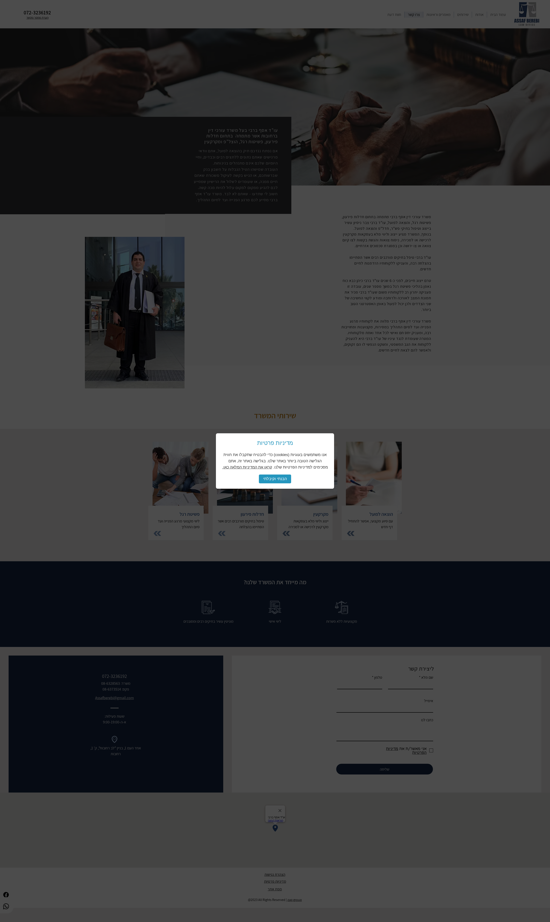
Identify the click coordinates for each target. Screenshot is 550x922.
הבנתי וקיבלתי (275, 479)
